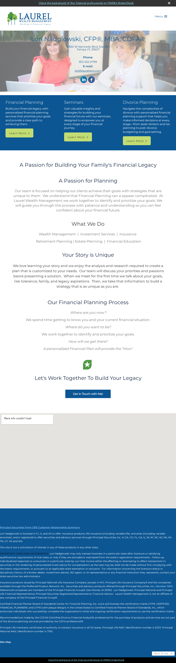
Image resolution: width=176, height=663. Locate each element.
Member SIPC (164, 586)
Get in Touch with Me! (88, 393)
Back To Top (161, 653)
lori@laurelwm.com (88, 70)
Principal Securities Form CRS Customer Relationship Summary (40, 527)
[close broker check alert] (169, 3)
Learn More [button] (17, 133)
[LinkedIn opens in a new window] (83, 80)
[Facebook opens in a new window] (91, 80)
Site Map (5, 642)
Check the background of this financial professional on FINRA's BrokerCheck (86, 3)
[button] (161, 16)
